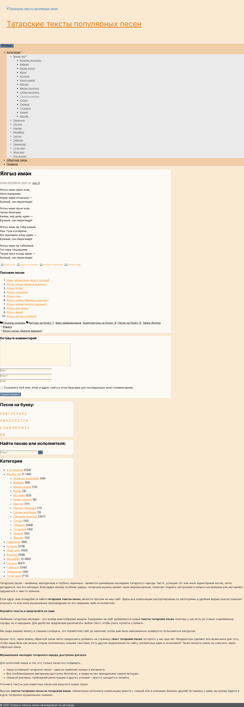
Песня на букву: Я (129, 322)
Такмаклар (19, 144)
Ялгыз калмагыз (17, 292)
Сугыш (24, 100)
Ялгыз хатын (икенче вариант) (26, 284)
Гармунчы (19, 120)
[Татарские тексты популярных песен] (32, 8)
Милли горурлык (29, 88)
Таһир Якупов (152, 322)
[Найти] (40, 452)
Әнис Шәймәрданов (68, 322)
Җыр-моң (18, 152)
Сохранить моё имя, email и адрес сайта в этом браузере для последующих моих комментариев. (68, 387)
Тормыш (25, 104)
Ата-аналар (19, 156)
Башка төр (19, 56)
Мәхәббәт (18, 132)
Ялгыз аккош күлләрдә (22, 316)
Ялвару (7, 326)
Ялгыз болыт (15, 288)
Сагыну (17, 136)
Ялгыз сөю (14, 296)
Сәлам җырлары (29, 92)
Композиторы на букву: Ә (99, 322)
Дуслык (17, 124)
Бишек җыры (27, 68)
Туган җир (19, 148)
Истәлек (25, 76)
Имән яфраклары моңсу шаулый (28, 280)
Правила (12, 164)
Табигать (18, 140)
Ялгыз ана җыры (17, 308)
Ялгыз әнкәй (15, 312)
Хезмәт (24, 112)
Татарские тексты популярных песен (74, 23)
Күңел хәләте (27, 80)
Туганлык (25, 108)
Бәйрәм (24, 64)
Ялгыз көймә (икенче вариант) (27, 304)
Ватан (23, 72)
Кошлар (17, 128)
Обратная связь (17, 160)
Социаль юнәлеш (29, 96)
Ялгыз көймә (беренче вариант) (27, 300)
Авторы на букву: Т (41, 322)
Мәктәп (24, 84)
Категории (13, 52)
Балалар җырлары (30, 60)
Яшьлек (24, 116)
